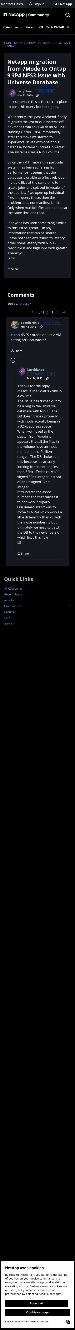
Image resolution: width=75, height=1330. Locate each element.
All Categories (13, 588)
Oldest (24, 304)
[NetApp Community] (26, 15)
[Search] (68, 15)
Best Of (9, 624)
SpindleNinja (30, 323)
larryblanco (26, 91)
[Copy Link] (37, 95)
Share (13, 269)
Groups (9, 612)
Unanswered (37, 606)
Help (7, 618)
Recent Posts (13, 594)
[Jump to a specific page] (64, 312)
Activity (9, 600)
